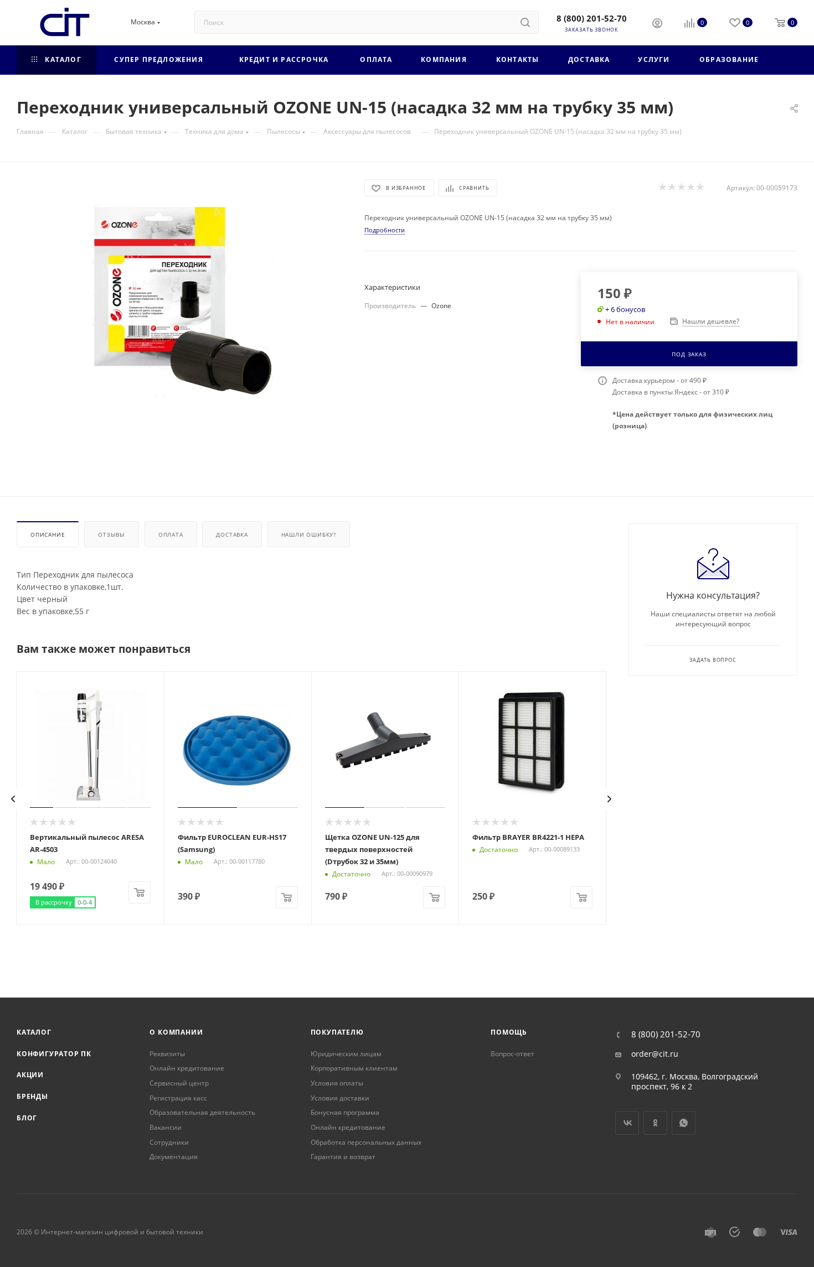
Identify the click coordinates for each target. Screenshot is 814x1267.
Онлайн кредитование (187, 1068)
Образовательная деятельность (202, 1112)
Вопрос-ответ (512, 1053)
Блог (27, 1118)
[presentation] (13, 799)
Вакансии (166, 1127)
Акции (30, 1074)
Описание (47, 534)
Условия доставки (340, 1098)
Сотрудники (169, 1142)
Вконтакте (627, 1123)
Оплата (170, 534)
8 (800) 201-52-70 (592, 18)
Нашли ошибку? (308, 534)
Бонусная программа (345, 1112)
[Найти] (525, 22)
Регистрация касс (178, 1098)
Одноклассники (655, 1123)
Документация (174, 1156)
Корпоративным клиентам (354, 1068)
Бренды (32, 1096)
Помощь (509, 1032)
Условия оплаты (337, 1083)
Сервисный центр (179, 1083)
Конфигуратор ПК (54, 1053)
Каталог (34, 1032)
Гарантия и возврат (343, 1156)
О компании (176, 1032)
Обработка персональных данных (366, 1142)
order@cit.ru (654, 1054)
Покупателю (337, 1032)
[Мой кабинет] (657, 24)
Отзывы (111, 534)
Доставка (232, 534)
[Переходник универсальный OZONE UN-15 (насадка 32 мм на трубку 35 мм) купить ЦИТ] (180, 303)
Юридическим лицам (346, 1053)
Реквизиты (167, 1053)
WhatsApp (683, 1123)
